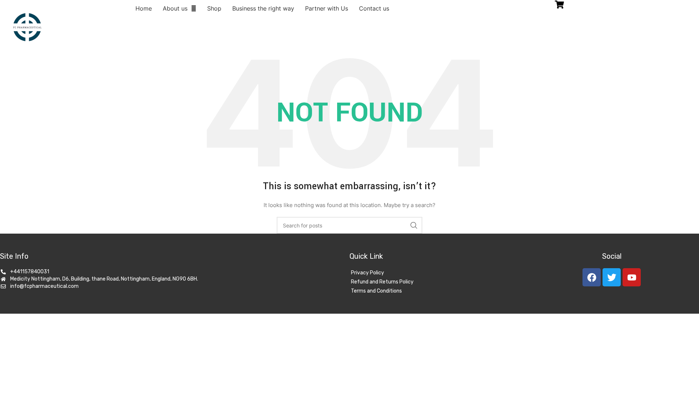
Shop (214, 8)
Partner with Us (326, 8)
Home (143, 8)
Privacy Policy (367, 273)
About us (175, 8)
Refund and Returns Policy (382, 282)
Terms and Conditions (376, 291)
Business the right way (263, 8)
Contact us (374, 8)
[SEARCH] (414, 225)
